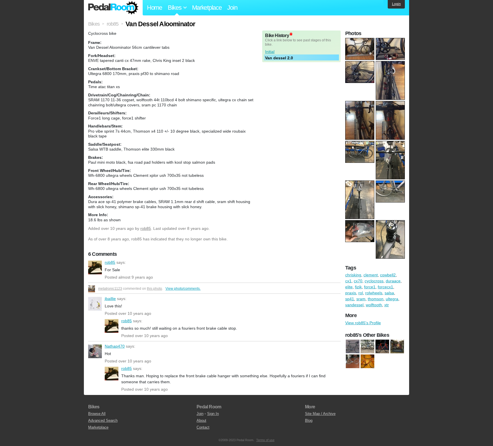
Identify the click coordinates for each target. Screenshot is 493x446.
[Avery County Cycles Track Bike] (352, 361)
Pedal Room (113, 8)
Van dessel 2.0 (279, 58)
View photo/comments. (183, 289)
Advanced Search (103, 420)
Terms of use (265, 440)
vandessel (354, 305)
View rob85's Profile (363, 323)
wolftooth (374, 305)
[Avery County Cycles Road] (352, 346)
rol (360, 293)
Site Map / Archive (320, 413)
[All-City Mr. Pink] (397, 346)
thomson (375, 299)
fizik (358, 287)
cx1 (348, 281)
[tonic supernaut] (367, 361)
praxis (350, 293)
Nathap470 (95, 351)
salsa (389, 293)
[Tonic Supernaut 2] (382, 346)
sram (360, 299)
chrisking (353, 275)
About (201, 420)
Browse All (97, 413)
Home (154, 7)
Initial (269, 51)
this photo (154, 289)
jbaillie (95, 304)
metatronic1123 (110, 289)
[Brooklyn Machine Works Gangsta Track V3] (367, 346)
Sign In (213, 413)
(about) (291, 34)
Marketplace (207, 7)
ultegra (392, 299)
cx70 (358, 281)
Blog (308, 420)
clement (370, 275)
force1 (369, 287)
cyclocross (374, 281)
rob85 (145, 228)
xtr (386, 305)
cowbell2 (388, 275)
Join (232, 7)
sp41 (349, 299)
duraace (393, 281)
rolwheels (373, 293)
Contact (203, 427)
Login (396, 4)
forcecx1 (385, 287)
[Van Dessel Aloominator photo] (360, 40)
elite (349, 287)
